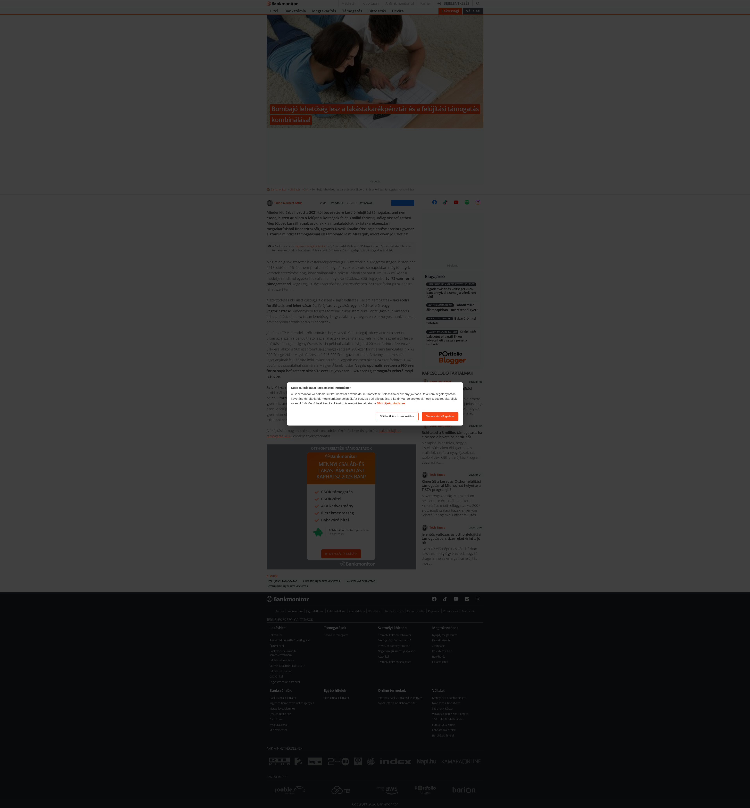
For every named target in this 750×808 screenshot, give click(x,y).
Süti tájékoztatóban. (391, 403)
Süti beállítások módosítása (397, 416)
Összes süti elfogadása (440, 416)
